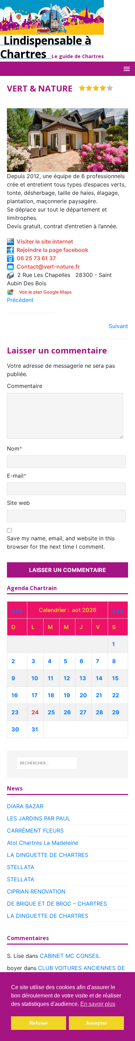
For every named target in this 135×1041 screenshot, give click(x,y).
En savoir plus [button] (97, 1004)
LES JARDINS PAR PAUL (38, 818)
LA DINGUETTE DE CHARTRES (47, 854)
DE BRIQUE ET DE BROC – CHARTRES (57, 903)
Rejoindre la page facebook (51, 249)
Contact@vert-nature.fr (47, 266)
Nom (13, 448)
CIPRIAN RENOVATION (36, 891)
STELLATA (20, 867)
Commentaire (24, 385)
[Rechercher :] (47, 763)
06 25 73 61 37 (35, 258)
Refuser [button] (38, 1023)
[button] (125, 68)
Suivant (118, 326)
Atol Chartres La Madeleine (42, 842)
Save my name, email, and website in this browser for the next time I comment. (61, 542)
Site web (18, 502)
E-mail (15, 475)
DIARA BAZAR (25, 806)
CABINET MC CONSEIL (70, 955)
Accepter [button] (96, 1023)
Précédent (20, 299)
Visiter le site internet (43, 241)
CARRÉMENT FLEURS (35, 830)
